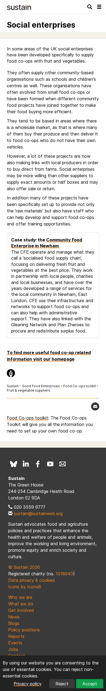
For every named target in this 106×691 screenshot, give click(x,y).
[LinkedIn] (25, 463)
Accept (89, 683)
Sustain (12, 386)
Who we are (20, 597)
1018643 (64, 573)
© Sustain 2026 (24, 567)
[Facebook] (38, 463)
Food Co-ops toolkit (79, 386)
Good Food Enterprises (41, 386)
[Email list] (62, 463)
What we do (20, 603)
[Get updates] (95, 406)
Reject (61, 683)
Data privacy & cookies (31, 580)
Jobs (13, 649)
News (14, 616)
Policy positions (24, 629)
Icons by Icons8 (24, 586)
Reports (16, 636)
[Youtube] (50, 463)
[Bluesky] (13, 463)
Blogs (13, 623)
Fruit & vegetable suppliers (28, 390)
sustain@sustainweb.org (38, 513)
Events (15, 642)
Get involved (21, 610)
